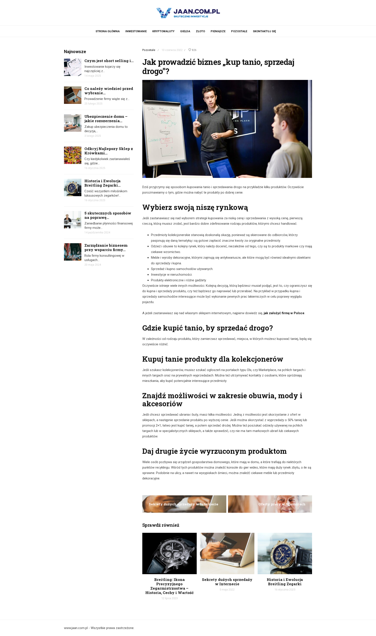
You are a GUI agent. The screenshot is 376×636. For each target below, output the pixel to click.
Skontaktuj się (264, 31)
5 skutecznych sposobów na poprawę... (107, 215)
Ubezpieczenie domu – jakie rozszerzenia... (106, 118)
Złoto (200, 31)
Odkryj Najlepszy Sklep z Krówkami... (108, 150)
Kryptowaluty (163, 31)
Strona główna (108, 31)
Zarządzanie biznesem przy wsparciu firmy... (106, 247)
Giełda (185, 31)
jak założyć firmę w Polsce (284, 313)
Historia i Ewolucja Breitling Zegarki (285, 581)
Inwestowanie (136, 31)
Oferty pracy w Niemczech (282, 504)
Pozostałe (239, 31)
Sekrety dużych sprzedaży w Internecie (183, 504)
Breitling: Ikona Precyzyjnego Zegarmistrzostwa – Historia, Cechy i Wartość (169, 586)
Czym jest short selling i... (109, 60)
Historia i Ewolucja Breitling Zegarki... (102, 183)
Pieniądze (218, 31)
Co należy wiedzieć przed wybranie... (108, 90)
